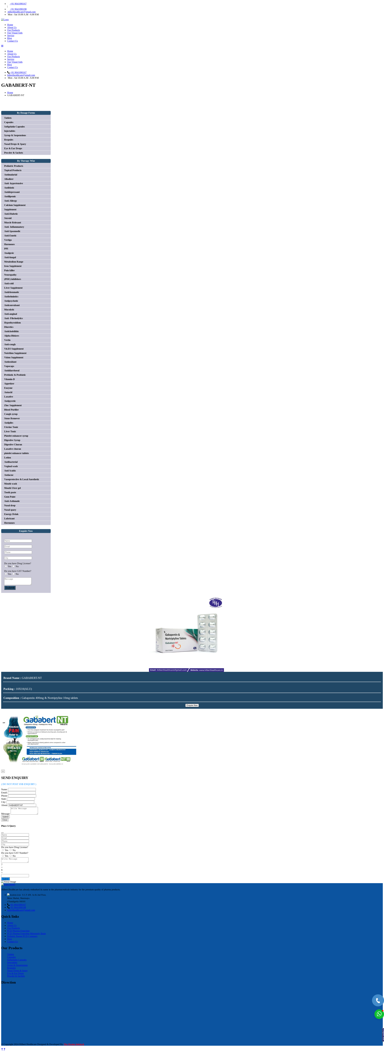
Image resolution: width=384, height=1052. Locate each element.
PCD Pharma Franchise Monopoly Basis (26, 933)
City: (3, 802)
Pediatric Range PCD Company (22, 936)
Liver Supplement (13, 288)
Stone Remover (12, 418)
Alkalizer (9, 179)
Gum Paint (9, 496)
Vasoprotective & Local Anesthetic (21, 479)
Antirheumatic (11, 292)
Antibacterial (11, 462)
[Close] (2, 832)
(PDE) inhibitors (12, 279)
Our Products (13, 30)
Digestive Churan (13, 444)
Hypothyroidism (12, 322)
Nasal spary (10, 510)
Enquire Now (192, 705)
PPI (6, 248)
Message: (5, 813)
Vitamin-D (9, 379)
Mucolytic (9, 309)
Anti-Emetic (10, 235)
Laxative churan (12, 449)
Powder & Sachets (13, 152)
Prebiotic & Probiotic (15, 375)
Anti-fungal (10, 257)
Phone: (4, 795)
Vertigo (8, 240)
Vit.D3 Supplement (14, 348)
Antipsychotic (11, 301)
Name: (4, 789)
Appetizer (9, 383)
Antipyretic (10, 401)
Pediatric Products (13, 166)
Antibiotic (9, 187)
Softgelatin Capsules (14, 126)
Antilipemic (10, 196)
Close (4, 820)
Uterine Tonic (11, 427)
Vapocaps (9, 366)
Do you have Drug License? (17, 563)
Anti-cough (10, 344)
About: (4, 805)
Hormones (9, 523)
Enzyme (8, 388)
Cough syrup (11, 414)
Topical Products (12, 170)
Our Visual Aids (14, 33)
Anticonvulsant (12, 305)
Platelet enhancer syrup (16, 436)
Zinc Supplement (13, 405)
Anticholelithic (11, 331)
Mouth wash (10, 483)
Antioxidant (10, 362)
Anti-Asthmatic (12, 501)
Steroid (8, 218)
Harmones (9, 244)
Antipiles (8, 422)
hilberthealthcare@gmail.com (21, 12)
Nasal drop (9, 505)
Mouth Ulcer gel (12, 488)
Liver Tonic (10, 431)
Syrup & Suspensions (15, 135)
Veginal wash (11, 466)
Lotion (7, 457)
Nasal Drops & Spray (17, 970)
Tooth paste (10, 492)
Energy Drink (11, 514)
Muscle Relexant (12, 222)
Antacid (8, 392)
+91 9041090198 (18, 9)
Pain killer (9, 270)
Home (10, 24)
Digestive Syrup (12, 440)
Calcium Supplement (15, 205)
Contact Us (12, 41)
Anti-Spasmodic (12, 231)
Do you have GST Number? (17, 571)
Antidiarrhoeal (11, 370)
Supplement (10, 209)
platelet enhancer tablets (16, 453)
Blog (9, 38)
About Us (11, 27)
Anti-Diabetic (11, 214)
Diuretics (8, 327)
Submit (9, 587)
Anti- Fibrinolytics (13, 318)
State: (3, 799)
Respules (8, 139)
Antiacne (8, 475)
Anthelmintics (11, 296)
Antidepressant (12, 192)
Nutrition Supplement (15, 353)
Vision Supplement (13, 357)
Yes (9, 566)
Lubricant (9, 518)
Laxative (8, 396)
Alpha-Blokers (11, 335)
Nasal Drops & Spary (15, 144)
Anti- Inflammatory (14, 227)
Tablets (8, 118)
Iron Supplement (12, 266)
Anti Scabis (10, 470)
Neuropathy (10, 274)
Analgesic (9, 253)
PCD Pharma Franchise (18, 931)
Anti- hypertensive (13, 183)
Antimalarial (10, 174)
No (17, 566)
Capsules (8, 122)
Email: (4, 792)
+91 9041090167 (18, 3)
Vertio (7, 340)
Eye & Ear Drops (13, 148)
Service (10, 35)
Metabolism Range (13, 261)
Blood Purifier (11, 409)
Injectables (9, 131)
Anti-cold (9, 283)
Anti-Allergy (10, 200)
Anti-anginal (10, 314)
